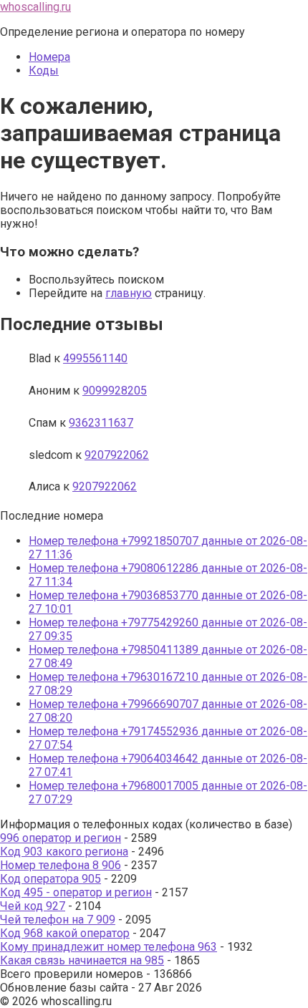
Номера (49, 57)
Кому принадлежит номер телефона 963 (108, 947)
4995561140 (95, 358)
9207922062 (117, 455)
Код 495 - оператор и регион (76, 892)
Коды (44, 70)
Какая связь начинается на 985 (82, 960)
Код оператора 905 (50, 879)
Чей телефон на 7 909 (57, 919)
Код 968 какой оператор (65, 933)
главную (128, 293)
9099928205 (114, 390)
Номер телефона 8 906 (60, 865)
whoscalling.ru (35, 7)
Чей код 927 (32, 906)
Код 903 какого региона (64, 851)
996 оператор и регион (60, 838)
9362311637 (101, 423)
